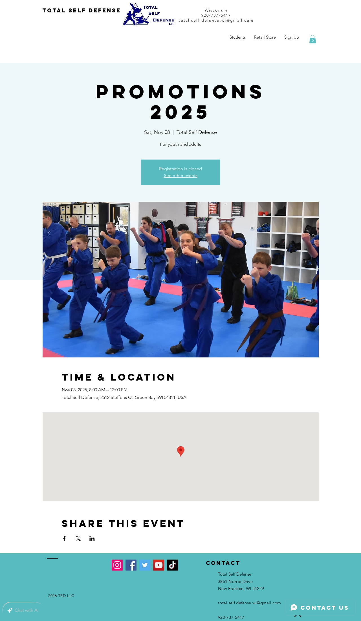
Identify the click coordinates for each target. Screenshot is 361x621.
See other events (180, 175)
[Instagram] (117, 565)
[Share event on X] (78, 538)
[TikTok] (172, 565)
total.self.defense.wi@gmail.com (216, 20)
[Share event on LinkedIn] (92, 538)
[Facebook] (131, 565)
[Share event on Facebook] (64, 538)
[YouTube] (158, 565)
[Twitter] (144, 565)
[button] (312, 39)
